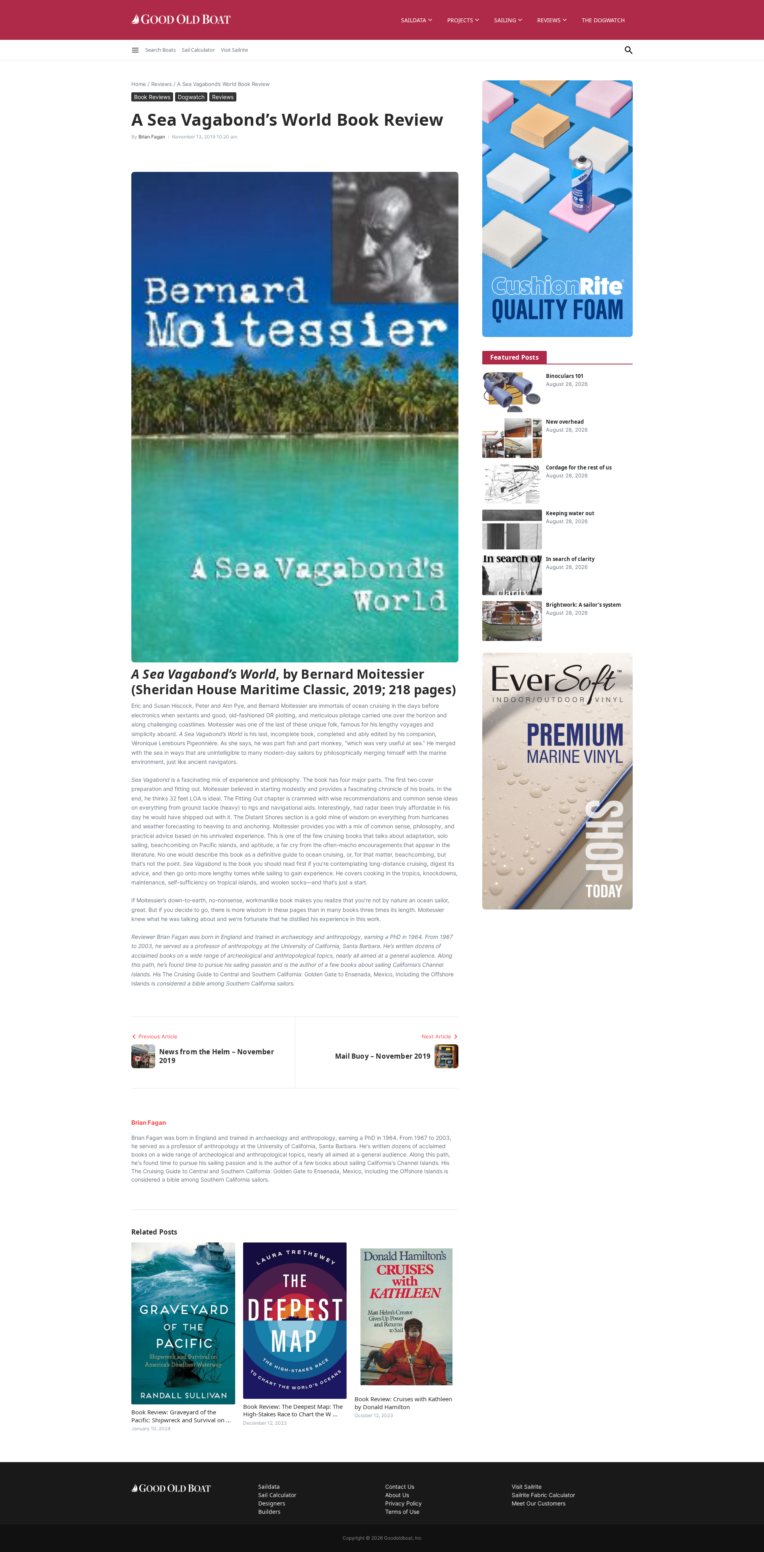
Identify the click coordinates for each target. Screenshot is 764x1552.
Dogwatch (191, 96)
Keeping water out (570, 513)
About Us (397, 1495)
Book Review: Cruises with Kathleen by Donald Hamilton (403, 1403)
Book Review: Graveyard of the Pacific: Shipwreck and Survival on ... (181, 1416)
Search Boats (160, 49)
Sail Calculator (198, 49)
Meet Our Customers (538, 1503)
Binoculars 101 (564, 376)
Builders (269, 1511)
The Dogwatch (603, 20)
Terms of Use (402, 1511)
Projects (460, 20)
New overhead (565, 421)
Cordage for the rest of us (579, 467)
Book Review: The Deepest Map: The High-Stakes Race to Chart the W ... (293, 1410)
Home (138, 84)
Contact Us (399, 1486)
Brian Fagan (151, 137)
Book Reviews (152, 96)
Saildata (413, 20)
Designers (271, 1503)
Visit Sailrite (234, 49)
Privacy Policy (403, 1503)
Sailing (505, 20)
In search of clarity (570, 559)
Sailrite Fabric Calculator (543, 1495)
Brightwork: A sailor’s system (583, 604)
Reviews (549, 20)
